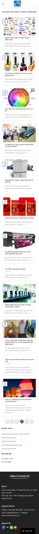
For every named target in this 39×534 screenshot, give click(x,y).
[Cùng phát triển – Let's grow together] (17, 4)
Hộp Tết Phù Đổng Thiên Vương (12, 445)
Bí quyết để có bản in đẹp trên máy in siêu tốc (19, 181)
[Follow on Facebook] (3, 527)
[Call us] (11, 527)
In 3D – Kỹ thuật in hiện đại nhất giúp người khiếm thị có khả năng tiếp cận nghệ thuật (19, 342)
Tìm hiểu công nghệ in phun (15, 269)
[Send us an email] (7, 527)
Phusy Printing (29, 12)
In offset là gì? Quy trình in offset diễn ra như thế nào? (19, 145)
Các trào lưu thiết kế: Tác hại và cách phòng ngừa (18, 74)
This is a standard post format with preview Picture (18, 400)
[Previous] (7, 421)
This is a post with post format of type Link (19, 360)
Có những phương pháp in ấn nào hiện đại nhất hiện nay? (17, 253)
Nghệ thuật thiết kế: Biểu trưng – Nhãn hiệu (17, 39)
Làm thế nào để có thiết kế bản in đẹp (19, 218)
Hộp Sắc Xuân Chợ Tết (9, 449)
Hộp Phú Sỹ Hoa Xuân (9, 438)
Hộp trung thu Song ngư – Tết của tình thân (16, 434)
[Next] (31, 421)
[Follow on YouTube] (15, 527)
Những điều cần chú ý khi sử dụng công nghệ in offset (18, 306)
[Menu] (3, 3)
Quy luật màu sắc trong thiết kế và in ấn (19, 110)
